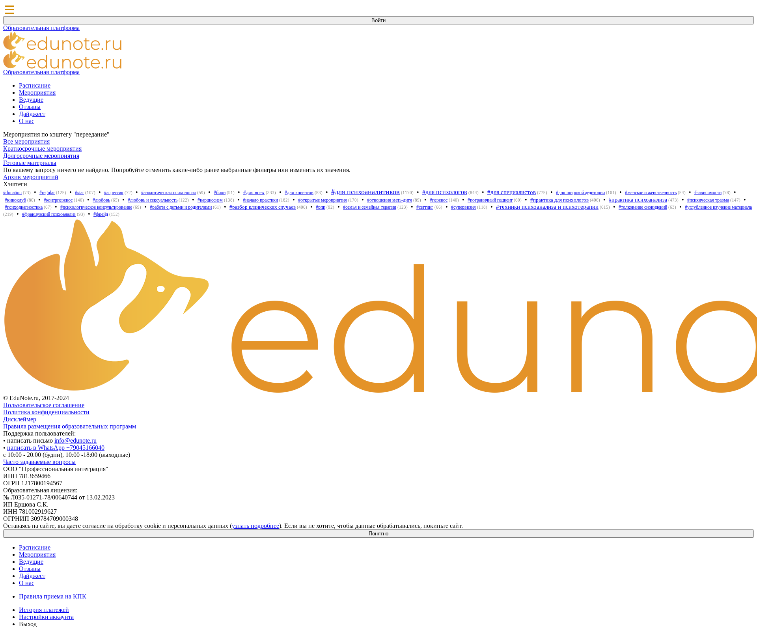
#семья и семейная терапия (369, 207)
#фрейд (100, 214)
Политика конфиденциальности (46, 412)
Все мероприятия (26, 141)
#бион (220, 192)
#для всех (254, 192)
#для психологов (444, 192)
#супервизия (463, 207)
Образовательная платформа (41, 27)
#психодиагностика (24, 207)
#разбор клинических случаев (262, 207)
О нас (26, 121)
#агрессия (113, 192)
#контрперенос (58, 200)
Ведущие (31, 99)
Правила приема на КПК (52, 596)
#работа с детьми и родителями (181, 207)
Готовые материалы (29, 162)
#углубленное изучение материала (718, 207)
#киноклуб (15, 200)
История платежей (44, 609)
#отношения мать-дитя (389, 200)
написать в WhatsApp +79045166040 (55, 447)
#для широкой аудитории (580, 192)
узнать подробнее (255, 525)
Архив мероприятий (30, 177)
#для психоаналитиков (365, 192)
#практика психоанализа (638, 200)
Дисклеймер (19, 419)
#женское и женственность (651, 192)
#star (79, 192)
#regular (47, 192)
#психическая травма (708, 200)
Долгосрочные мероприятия (41, 155)
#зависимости (708, 192)
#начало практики (260, 200)
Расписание (34, 85)
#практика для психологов (559, 200)
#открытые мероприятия (322, 200)
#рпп (320, 207)
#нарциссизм (210, 200)
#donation (12, 192)
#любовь (101, 200)
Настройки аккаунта (46, 616)
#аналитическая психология (168, 192)
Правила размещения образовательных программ (69, 426)
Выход (28, 624)
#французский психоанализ (49, 214)
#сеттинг (424, 207)
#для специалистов (511, 192)
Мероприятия (37, 92)
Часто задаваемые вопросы (39, 461)
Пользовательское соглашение (43, 405)
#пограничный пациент (490, 200)
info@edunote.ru (75, 440)
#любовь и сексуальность (152, 200)
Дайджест (32, 113)
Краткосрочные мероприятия (42, 148)
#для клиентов (299, 192)
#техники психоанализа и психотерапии (547, 207)
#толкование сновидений (643, 207)
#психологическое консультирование (96, 207)
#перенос (438, 200)
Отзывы (30, 106)
